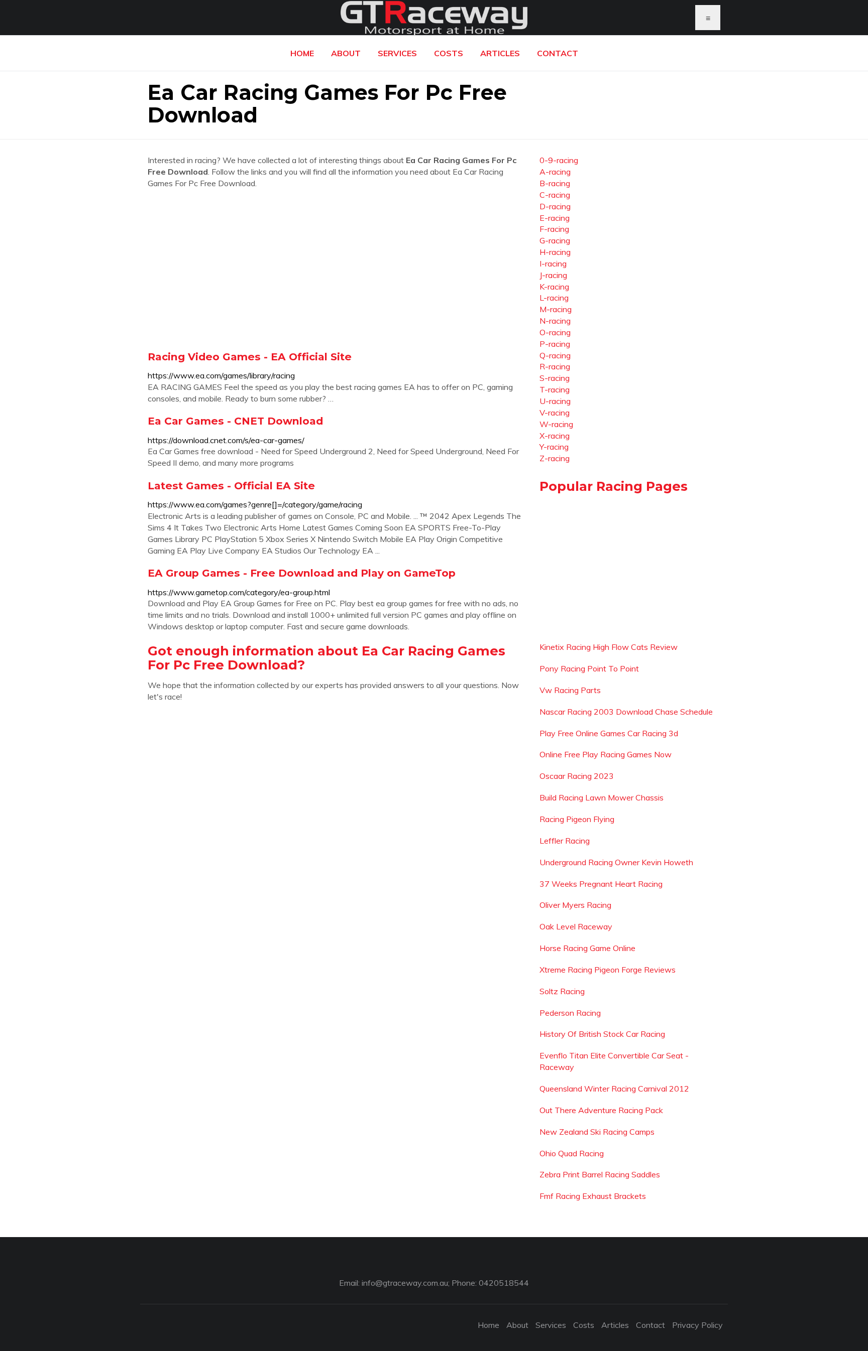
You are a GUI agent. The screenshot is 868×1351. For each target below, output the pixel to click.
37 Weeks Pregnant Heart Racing (601, 884)
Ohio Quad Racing (571, 1153)
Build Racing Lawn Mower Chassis (601, 797)
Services (397, 53)
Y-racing (554, 447)
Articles (500, 53)
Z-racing (554, 458)
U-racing (555, 401)
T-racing (554, 389)
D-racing (555, 206)
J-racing (553, 275)
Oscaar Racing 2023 (576, 776)
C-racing (554, 195)
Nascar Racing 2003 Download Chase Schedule (626, 712)
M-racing (555, 309)
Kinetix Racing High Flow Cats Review (608, 647)
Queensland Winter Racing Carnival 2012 (614, 1089)
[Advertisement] (336, 269)
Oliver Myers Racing (575, 905)
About (346, 53)
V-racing (554, 413)
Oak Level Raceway (575, 926)
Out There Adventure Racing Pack (601, 1110)
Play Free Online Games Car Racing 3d (608, 733)
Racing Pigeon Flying (576, 819)
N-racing (555, 321)
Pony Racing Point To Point (589, 668)
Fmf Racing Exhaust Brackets (592, 1196)
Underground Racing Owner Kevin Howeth (616, 862)
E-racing (554, 218)
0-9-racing (558, 160)
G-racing (554, 240)
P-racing (554, 344)
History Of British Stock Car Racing (602, 1034)
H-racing (555, 252)
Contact (557, 53)
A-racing (555, 172)
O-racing (555, 332)
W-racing (556, 424)
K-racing (554, 287)
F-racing (554, 229)
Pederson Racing (570, 1013)
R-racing (554, 366)
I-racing (553, 263)
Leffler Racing (564, 841)
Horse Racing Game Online (587, 948)
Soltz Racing (562, 991)
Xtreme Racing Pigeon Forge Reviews (607, 970)
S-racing (554, 378)
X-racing (554, 436)
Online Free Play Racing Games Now (605, 754)
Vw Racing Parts (570, 690)
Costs (448, 53)
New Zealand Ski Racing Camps (597, 1132)
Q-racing (555, 355)
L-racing (554, 298)
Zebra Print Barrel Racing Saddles (599, 1174)
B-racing (554, 183)
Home (302, 53)
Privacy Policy (697, 1325)
